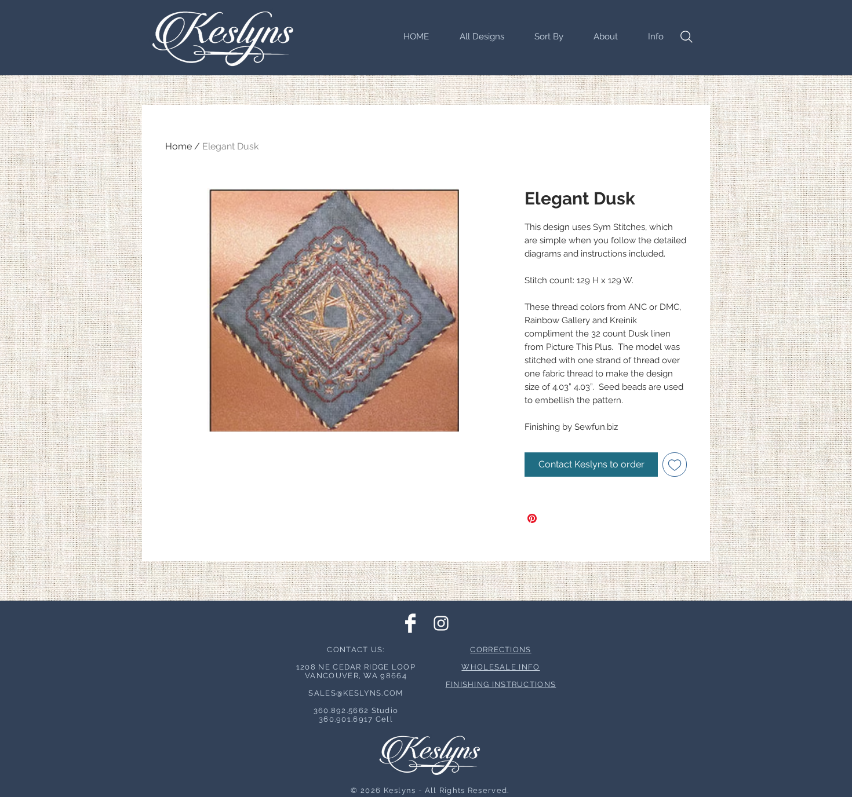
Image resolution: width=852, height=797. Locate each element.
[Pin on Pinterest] (532, 518)
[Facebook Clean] (410, 623)
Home (178, 146)
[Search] (686, 36)
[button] (542, 36)
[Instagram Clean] (441, 623)
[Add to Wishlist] (674, 464)
